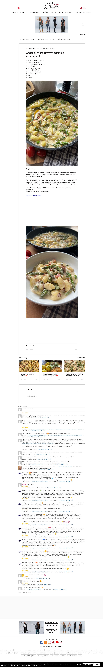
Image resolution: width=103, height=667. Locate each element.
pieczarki (55, 651)
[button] (83, 39)
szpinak (35, 654)
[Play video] (52, 209)
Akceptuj (96, 664)
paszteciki (94, 654)
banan (28, 656)
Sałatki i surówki (42, 39)
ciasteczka (90, 651)
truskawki (83, 651)
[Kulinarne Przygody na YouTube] (57, 643)
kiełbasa (11, 654)
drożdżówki (61, 651)
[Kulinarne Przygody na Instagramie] (49, 643)
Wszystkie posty (23, 39)
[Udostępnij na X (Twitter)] (30, 345)
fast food (74, 654)
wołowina (46, 656)
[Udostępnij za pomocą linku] (33, 345)
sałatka (11, 651)
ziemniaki (35, 651)
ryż (95, 651)
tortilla (56, 654)
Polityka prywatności (36, 665)
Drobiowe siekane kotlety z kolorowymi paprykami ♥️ (50, 375)
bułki (89, 654)
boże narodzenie (18, 651)
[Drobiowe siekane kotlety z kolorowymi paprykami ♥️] (52, 366)
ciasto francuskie (43, 654)
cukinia (77, 651)
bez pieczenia (28, 651)
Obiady (52, 39)
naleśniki (40, 656)
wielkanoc (48, 651)
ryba (6, 654)
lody (52, 656)
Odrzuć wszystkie (87, 664)
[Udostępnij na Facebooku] (26, 345)
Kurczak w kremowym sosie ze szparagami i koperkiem (74, 375)
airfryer (23, 656)
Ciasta (33, 39)
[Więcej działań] (77, 49)
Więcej (75, 39)
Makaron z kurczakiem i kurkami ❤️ (27, 375)
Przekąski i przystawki (63, 39)
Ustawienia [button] (79, 664)
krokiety (17, 654)
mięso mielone (69, 651)
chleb (84, 654)
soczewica (63, 656)
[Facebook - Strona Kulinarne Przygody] (41, 643)
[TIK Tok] (61, 643)
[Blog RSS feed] (19, 8)
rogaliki (33, 656)
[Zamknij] (101, 664)
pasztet (56, 656)
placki (79, 654)
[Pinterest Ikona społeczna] (53, 643)
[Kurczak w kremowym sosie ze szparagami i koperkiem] (74, 366)
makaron (42, 651)
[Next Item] (83, 24)
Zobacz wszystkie (81, 357)
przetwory (23, 654)
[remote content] (52, 327)
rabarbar (30, 654)
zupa (80, 656)
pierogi (62, 654)
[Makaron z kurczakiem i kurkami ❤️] (29, 366)
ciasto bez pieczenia (72, 656)
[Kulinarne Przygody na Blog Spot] (45, 643)
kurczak (5, 651)
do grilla (67, 654)
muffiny (51, 654)
